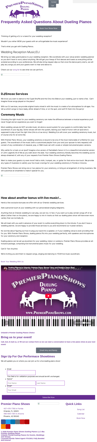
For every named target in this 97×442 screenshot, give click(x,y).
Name (10, 379)
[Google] (17, 421)
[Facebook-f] (3, 421)
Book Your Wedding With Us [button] (12, 262)
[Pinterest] (8, 426)
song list (16, 70)
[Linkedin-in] (12, 421)
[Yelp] (27, 421)
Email (9, 369)
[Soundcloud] (3, 426)
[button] (85, 1)
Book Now (81, 418)
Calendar (80, 414)
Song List (81, 409)
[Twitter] (8, 421)
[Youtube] (22, 421)
